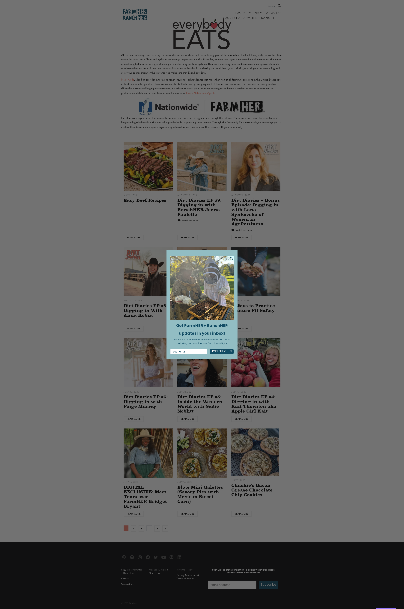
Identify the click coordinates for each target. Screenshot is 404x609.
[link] (202, 288)
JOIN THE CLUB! (221, 351)
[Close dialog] (230, 259)
